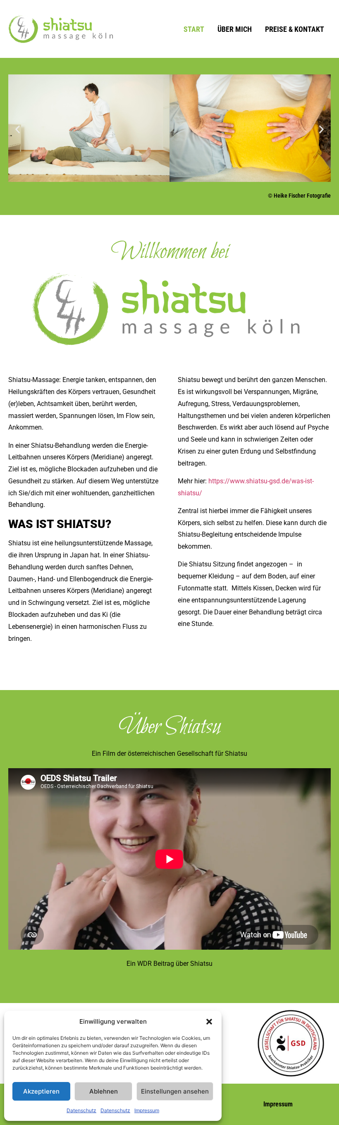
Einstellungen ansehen (175, 1091)
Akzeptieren (41, 1091)
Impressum (146, 1110)
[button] (209, 1022)
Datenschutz (81, 1110)
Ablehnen (103, 1091)
